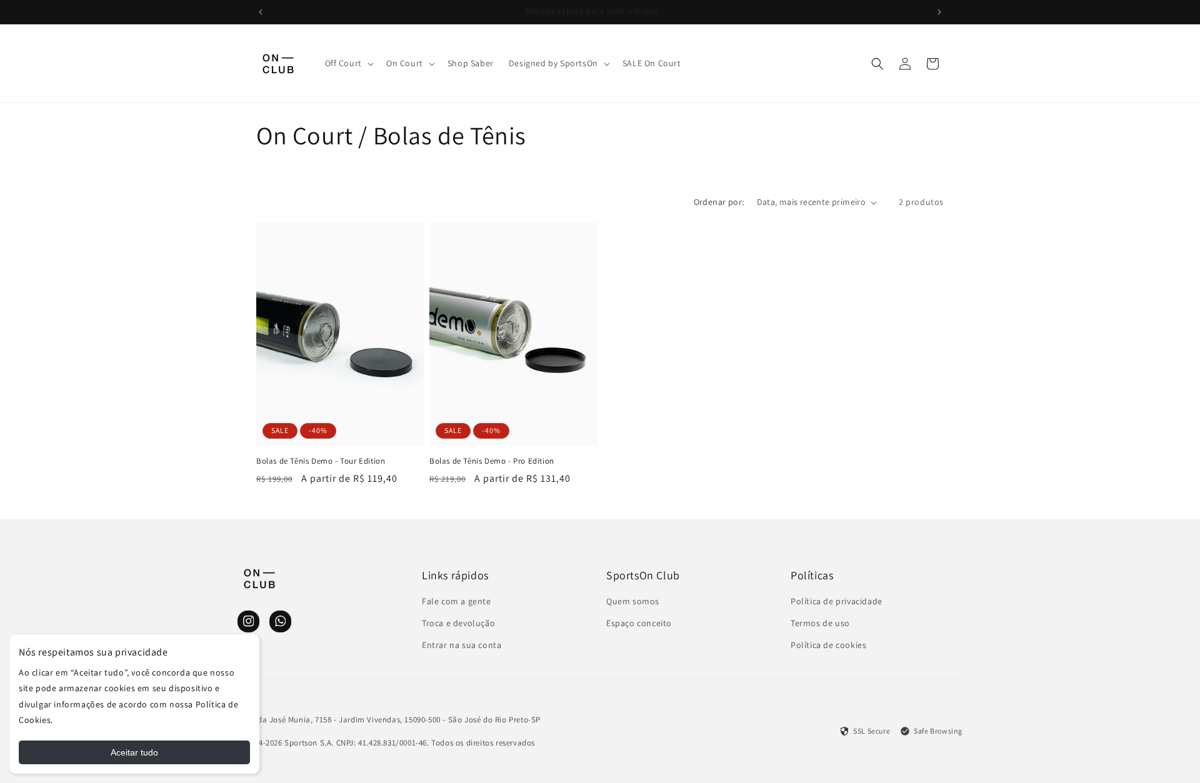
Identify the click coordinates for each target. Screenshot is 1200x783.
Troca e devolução (458, 623)
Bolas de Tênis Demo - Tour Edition (320, 461)
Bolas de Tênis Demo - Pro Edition (491, 461)
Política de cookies (828, 645)
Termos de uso (820, 623)
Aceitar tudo (134, 752)
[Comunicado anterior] (260, 12)
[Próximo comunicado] (939, 12)
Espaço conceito (639, 623)
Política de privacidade (836, 601)
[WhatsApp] (280, 621)
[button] (348, 63)
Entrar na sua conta (461, 645)
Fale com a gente (456, 601)
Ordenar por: (719, 201)
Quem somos (632, 601)
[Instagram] (248, 621)
